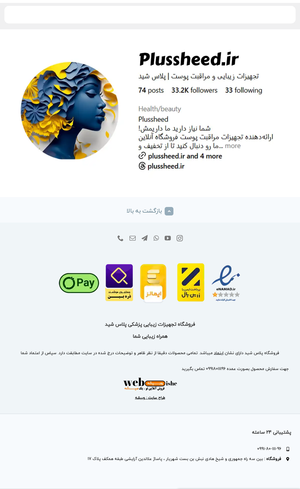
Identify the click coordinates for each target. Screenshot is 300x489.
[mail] (132, 238)
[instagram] (180, 238)
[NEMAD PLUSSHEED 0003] (150, 255)
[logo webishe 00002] (150, 379)
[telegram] (145, 238)
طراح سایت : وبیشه (150, 397)
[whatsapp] (156, 238)
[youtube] (168, 238)
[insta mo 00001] (150, 40)
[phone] (120, 238)
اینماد (219, 353)
